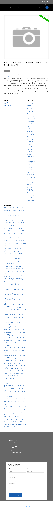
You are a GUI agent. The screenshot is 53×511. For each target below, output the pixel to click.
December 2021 (31, 195)
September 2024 (31, 141)
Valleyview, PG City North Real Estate (13, 416)
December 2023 (31, 156)
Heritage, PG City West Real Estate (13, 293)
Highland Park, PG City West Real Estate (14, 303)
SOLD (48, 4)
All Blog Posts (7, 102)
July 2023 (29, 164)
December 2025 (31, 117)
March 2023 (30, 171)
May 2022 (29, 187)
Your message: (12, 481)
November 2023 (31, 158)
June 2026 (29, 107)
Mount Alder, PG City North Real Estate (14, 337)
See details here (8, 76)
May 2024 (29, 148)
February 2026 (30, 113)
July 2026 (29, 105)
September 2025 (31, 121)
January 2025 (30, 135)
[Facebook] (10, 447)
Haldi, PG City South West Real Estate (13, 278)
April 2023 (29, 169)
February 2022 (30, 192)
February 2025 (30, 133)
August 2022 (30, 182)
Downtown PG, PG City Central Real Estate (15, 253)
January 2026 (30, 115)
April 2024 (29, 149)
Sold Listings (7, 107)
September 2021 (31, 200)
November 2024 (31, 138)
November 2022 (31, 177)
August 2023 (30, 163)
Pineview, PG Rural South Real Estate (13, 373)
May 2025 (29, 128)
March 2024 (30, 151)
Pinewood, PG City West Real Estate (13, 375)
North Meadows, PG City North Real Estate (15, 359)
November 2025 (31, 118)
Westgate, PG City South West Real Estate (15, 424)
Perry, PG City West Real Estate (12, 367)
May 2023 (29, 168)
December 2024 (31, 136)
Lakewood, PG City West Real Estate (13, 321)
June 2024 (29, 146)
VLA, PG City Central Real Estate (12, 418)
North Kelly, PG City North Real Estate (13, 354)
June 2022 (29, 186)
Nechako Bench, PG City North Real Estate (15, 339)
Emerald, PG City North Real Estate (13, 261)
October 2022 (30, 179)
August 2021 (30, 202)
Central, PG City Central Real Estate (13, 229)
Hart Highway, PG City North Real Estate (14, 288)
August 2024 (30, 143)
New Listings (7, 103)
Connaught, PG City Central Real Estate (14, 242)
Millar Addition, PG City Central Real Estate (15, 336)
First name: (12, 469)
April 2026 (29, 110)
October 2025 (30, 120)
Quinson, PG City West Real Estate (13, 377)
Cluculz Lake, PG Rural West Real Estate (14, 240)
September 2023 (31, 161)
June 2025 (29, 126)
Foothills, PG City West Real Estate (12, 266)
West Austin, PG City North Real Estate (13, 420)
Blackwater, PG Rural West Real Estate (13, 220)
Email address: (12, 475)
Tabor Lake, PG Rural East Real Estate (13, 405)
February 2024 (30, 153)
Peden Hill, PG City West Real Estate (13, 364)
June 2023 (29, 166)
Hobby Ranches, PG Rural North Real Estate (15, 308)
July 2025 (29, 125)
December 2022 (31, 176)
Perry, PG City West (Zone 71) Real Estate (14, 365)
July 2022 (29, 184)
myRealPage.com (29, 506)
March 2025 (30, 131)
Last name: (30, 469)
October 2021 (30, 199)
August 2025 (30, 123)
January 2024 (30, 154)
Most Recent (30, 102)
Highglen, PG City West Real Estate (13, 298)
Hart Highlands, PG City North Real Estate (14, 283)
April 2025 (29, 130)
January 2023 (30, 174)
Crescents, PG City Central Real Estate (14, 252)
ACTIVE (43, 4)
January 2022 (30, 194)
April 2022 (29, 189)
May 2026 (29, 108)
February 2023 (30, 172)
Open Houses (7, 105)
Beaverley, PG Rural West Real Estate (13, 219)
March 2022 (30, 191)
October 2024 (30, 140)
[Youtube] (16, 447)
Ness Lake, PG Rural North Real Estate (13, 342)
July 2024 (29, 144)
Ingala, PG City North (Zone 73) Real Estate (15, 309)
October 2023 (30, 159)
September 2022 (31, 181)
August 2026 (30, 103)
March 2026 (30, 112)
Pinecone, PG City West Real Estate (13, 368)
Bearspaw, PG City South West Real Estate (15, 214)
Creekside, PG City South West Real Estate (15, 247)
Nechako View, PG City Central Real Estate (15, 340)
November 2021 (31, 197)
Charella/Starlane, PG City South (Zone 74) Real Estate (20, 69)
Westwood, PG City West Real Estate (13, 426)
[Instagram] (13, 447)
